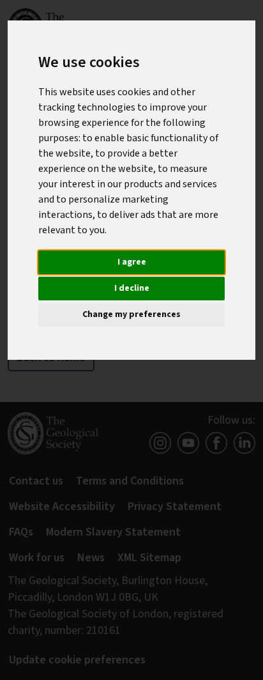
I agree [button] (131, 262)
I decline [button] (131, 288)
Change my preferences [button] (131, 314)
